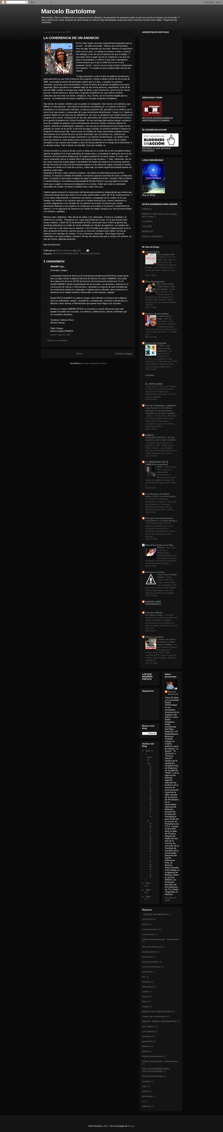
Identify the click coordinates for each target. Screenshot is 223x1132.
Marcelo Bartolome (68, 11)
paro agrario (148, 1026)
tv (143, 1101)
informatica (147, 986)
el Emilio (149, 375)
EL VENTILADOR (153, 384)
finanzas (146, 981)
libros (144, 1001)
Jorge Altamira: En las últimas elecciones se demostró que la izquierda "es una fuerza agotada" (160, 410)
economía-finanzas (151, 966)
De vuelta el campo (154, 615)
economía (147, 957)
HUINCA (149, 435)
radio (144, 1086)
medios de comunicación (154, 1016)
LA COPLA (147, 221)
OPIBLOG (147, 209)
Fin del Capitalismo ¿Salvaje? (160, 405)
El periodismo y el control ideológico (161, 521)
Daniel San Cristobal (155, 343)
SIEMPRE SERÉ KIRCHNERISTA (153, 602)
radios (145, 1091)
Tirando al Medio (154, 612)
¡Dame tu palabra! (154, 637)
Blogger (131, 1126)
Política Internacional (152, 1056)
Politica (145, 1046)
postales (146, 1081)
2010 (147, 883)
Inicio (79, 353)
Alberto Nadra (152, 252)
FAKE (160, 467)
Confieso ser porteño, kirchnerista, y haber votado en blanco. (166, 642)
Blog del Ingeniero (154, 281)
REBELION (147, 231)
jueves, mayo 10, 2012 (60, 335)
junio (149, 757)
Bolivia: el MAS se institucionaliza (160, 496)
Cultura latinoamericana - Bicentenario (160, 939)
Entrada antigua (123, 353)
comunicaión (148, 934)
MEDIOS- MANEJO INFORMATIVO (159, 1021)
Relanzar (161, 547)
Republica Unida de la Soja (159, 545)
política (145, 1051)
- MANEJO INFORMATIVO (155, 914)
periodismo (147, 1041)
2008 (147, 896)
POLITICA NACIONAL (152, 1076)
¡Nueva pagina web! (166, 254)
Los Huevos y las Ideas (157, 494)
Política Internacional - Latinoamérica (160, 1061)
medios (145, 1006)
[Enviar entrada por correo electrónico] (87, 250)
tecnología (147, 1096)
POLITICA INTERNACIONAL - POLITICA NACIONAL (76, 253)
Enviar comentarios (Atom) (94, 363)
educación (147, 971)
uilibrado (146, 1106)
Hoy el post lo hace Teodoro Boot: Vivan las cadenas (166, 286)
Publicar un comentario (57, 340)
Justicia (145, 991)
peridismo (147, 1036)
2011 (148, 751)
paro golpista (148, 1031)
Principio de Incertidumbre (159, 518)
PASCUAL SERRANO (152, 236)
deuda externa (149, 952)
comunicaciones (150, 929)
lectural (145, 996)
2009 (147, 890)
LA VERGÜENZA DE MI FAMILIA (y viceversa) (156, 463)
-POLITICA (147, 919)
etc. (144, 976)
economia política (150, 962)
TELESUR (147, 226)
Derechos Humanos (151, 947)
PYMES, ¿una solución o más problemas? (163, 348)
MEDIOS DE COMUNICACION (156, 1011)
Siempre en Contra (154, 572)
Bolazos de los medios (157, 313)
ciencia (145, 924)
